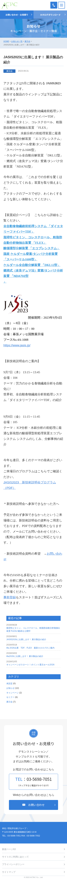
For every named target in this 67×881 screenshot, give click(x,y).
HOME (6, 41)
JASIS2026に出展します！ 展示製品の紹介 (26, 639)
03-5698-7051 (53, 5)
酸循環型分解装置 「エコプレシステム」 (31, 248)
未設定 (9, 683)
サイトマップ (8, 872)
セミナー (10, 697)
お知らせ (10, 688)
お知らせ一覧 (17, 41)
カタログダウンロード (50, 14)
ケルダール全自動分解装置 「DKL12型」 (31, 265)
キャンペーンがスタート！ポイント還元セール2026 (30, 664)
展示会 (27, 41)
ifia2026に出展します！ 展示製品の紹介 (24, 656)
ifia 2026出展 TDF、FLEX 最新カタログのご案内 (30, 648)
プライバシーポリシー (13, 864)
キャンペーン (12, 693)
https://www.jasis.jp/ (16, 345)
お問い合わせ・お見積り (16, 14)
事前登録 (9, 597)
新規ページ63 (9, 849)
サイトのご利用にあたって (15, 856)
